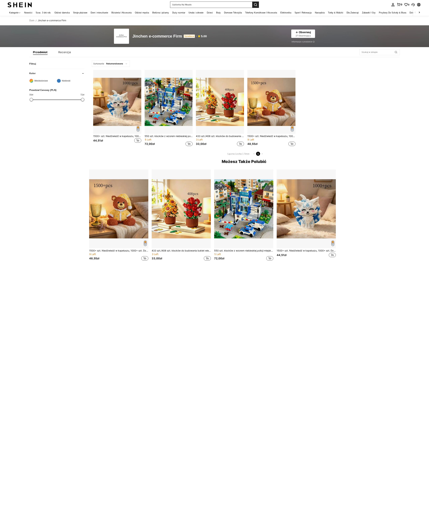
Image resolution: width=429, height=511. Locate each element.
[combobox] (111, 64)
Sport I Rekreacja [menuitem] (303, 12)
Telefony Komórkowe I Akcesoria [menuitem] (261, 12)
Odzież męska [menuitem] (142, 12)
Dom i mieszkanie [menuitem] (99, 12)
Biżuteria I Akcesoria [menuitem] (121, 12)
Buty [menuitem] (218, 12)
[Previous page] (254, 154)
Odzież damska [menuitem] (62, 12)
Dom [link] (31, 20)
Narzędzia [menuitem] (320, 12)
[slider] (31, 99)
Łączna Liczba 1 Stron (238, 154)
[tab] (40, 52)
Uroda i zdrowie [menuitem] (196, 12)
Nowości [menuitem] (28, 12)
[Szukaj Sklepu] (395, 52)
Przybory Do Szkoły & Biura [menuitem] (392, 12)
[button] (413, 5)
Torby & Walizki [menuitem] (335, 12)
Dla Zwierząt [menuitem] (353, 12)
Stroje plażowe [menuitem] (80, 12)
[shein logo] (20, 4)
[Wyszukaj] (255, 5)
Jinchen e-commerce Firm (157, 36)
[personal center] (393, 5)
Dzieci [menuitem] (210, 12)
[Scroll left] (415, 12)
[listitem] (117, 108)
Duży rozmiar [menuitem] (178, 12)
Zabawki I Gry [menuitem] (369, 12)
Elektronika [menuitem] (285, 12)
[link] (399, 5)
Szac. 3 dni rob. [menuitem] (43, 12)
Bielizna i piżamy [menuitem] (160, 12)
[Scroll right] (419, 12)
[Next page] (262, 154)
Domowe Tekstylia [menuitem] (233, 12)
